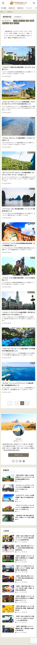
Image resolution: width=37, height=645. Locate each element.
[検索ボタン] (3, 3)
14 (27, 403)
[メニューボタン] (34, 3)
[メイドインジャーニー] (18, 3)
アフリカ (16, 23)
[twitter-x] (16, 461)
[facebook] (13, 461)
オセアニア (21, 21)
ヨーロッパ (5, 23)
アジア (15, 21)
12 (17, 403)
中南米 (32, 21)
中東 (11, 23)
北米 (27, 21)
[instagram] (20, 461)
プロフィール (18, 455)
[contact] (23, 461)
